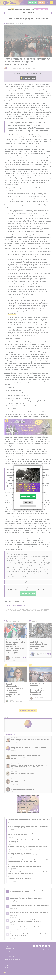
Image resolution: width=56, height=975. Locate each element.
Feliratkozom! (28, 496)
